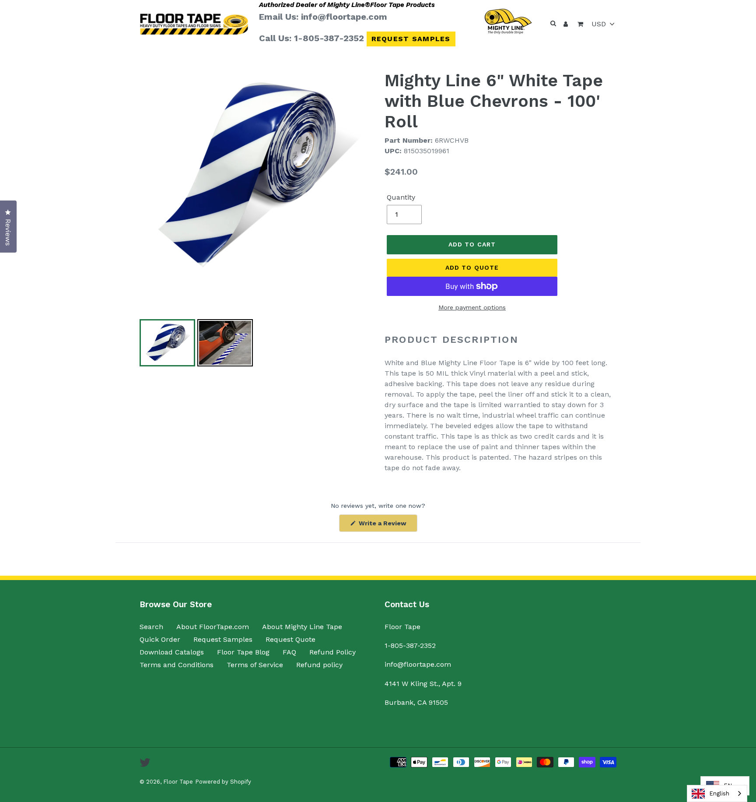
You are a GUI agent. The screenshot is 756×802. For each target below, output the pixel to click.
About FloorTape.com (212, 627)
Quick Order (160, 639)
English (719, 793)
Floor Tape (178, 781)
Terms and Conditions (177, 665)
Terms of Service (255, 665)
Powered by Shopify (223, 781)
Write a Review (387, 525)
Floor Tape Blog (243, 652)
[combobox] (717, 793)
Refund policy (319, 665)
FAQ (289, 652)
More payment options (472, 307)
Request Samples (411, 39)
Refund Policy (332, 652)
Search (151, 627)
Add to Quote (472, 267)
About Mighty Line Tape (302, 627)
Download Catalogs (172, 652)
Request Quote (290, 639)
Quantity (401, 197)
